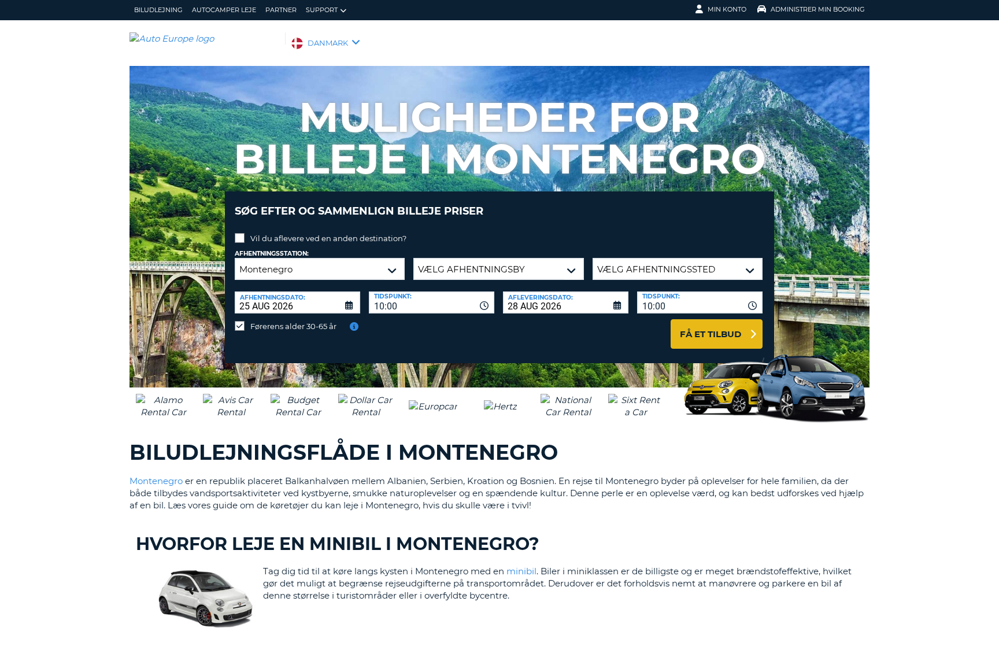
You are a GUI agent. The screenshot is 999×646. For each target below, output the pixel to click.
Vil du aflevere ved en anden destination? (328, 238)
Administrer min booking (818, 9)
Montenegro (156, 480)
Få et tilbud (710, 333)
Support (322, 10)
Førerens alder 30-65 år (293, 326)
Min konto (727, 9)
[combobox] (431, 302)
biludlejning (158, 10)
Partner (281, 10)
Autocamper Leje (224, 10)
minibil (521, 571)
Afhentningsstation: (272, 253)
